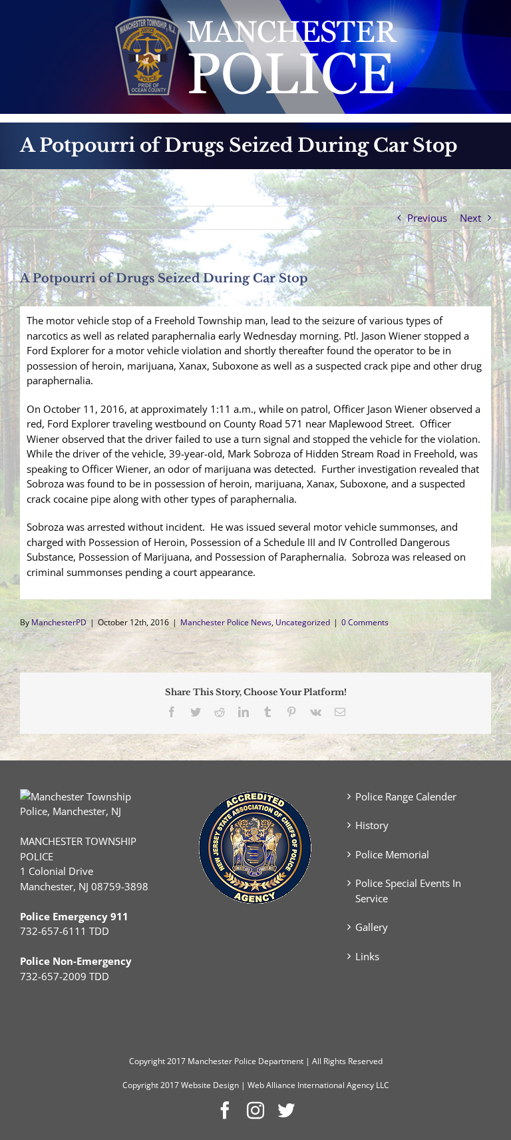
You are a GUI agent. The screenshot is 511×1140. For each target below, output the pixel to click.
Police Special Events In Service (408, 890)
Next (470, 217)
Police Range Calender (405, 796)
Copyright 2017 (150, 1085)
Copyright (147, 1061)
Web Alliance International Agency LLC (318, 1085)
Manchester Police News (225, 622)
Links (367, 956)
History (372, 825)
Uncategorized (302, 622)
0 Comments (365, 622)
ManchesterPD (58, 622)
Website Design (210, 1085)
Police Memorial (392, 854)
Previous (427, 217)
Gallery (371, 927)
